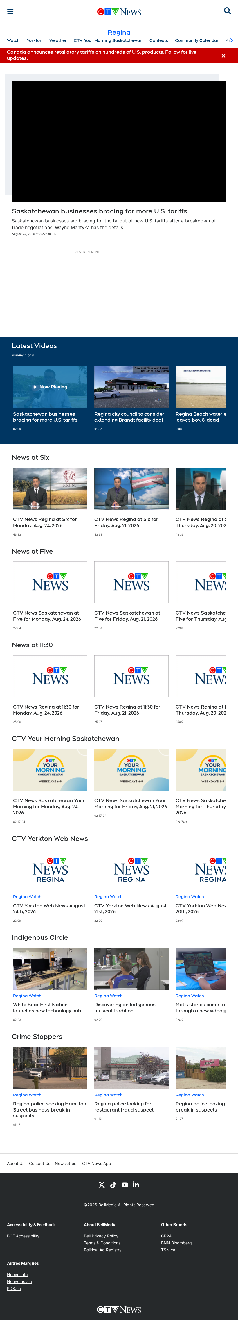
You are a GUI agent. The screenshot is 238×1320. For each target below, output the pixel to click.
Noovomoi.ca (19, 1281)
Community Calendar (197, 40)
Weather (58, 40)
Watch (13, 40)
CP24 (166, 1235)
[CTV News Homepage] (119, 11)
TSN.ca (168, 1249)
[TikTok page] (113, 1184)
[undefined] (50, 398)
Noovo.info (17, 1274)
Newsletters (66, 1163)
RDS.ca (14, 1288)
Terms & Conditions (102, 1242)
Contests (158, 40)
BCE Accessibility (23, 1235)
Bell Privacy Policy (101, 1235)
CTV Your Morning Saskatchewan (108, 40)
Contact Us (39, 1163)
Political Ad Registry (103, 1249)
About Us (15, 1163)
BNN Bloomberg (176, 1242)
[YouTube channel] (124, 1184)
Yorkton (34, 40)
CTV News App (96, 1163)
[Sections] (10, 11)
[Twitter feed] (101, 1184)
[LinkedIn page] (136, 1184)
